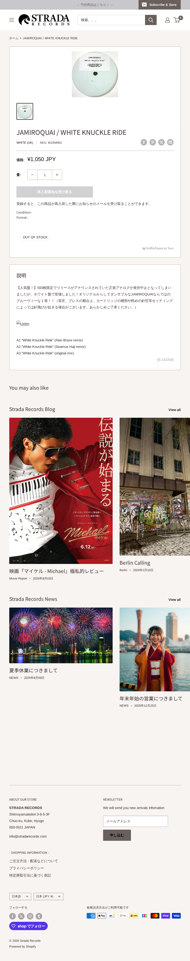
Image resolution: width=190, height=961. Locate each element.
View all (175, 410)
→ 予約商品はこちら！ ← (95, 4)
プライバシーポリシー (26, 868)
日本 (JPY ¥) (44, 896)
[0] (177, 20)
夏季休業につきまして (33, 670)
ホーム (13, 38)
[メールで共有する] (170, 142)
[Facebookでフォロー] (12, 916)
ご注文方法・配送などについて (33, 861)
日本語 (16, 896)
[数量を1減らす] (32, 175)
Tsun (171, 248)
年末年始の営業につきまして (151, 698)
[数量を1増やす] (57, 175)
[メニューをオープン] (11, 20)
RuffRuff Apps (154, 248)
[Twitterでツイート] (161, 142)
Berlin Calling (135, 562)
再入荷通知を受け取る (54, 192)
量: (18, 175)
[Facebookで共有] (144, 142)
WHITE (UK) (24, 142)
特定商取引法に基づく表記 (30, 875)
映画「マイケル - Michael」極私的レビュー (56, 570)
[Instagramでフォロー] (30, 916)
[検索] (151, 20)
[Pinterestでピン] (152, 142)
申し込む (117, 835)
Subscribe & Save (163, 4)
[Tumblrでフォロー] (39, 916)
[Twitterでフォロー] (21, 916)
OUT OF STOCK (35, 237)
